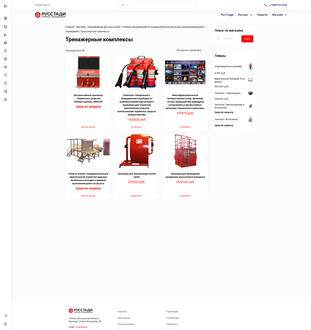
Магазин (277, 14)
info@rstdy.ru (42, 4)
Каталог (243, 14)
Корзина (122, 311)
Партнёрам (172, 311)
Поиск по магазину (229, 30)
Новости (262, 14)
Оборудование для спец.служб (104, 27)
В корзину (136, 127)
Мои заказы (124, 318)
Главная (69, 27)
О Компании (172, 318)
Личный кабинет (126, 324)
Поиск (247, 38)
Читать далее (88, 127)
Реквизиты (172, 324)
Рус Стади (227, 14)
